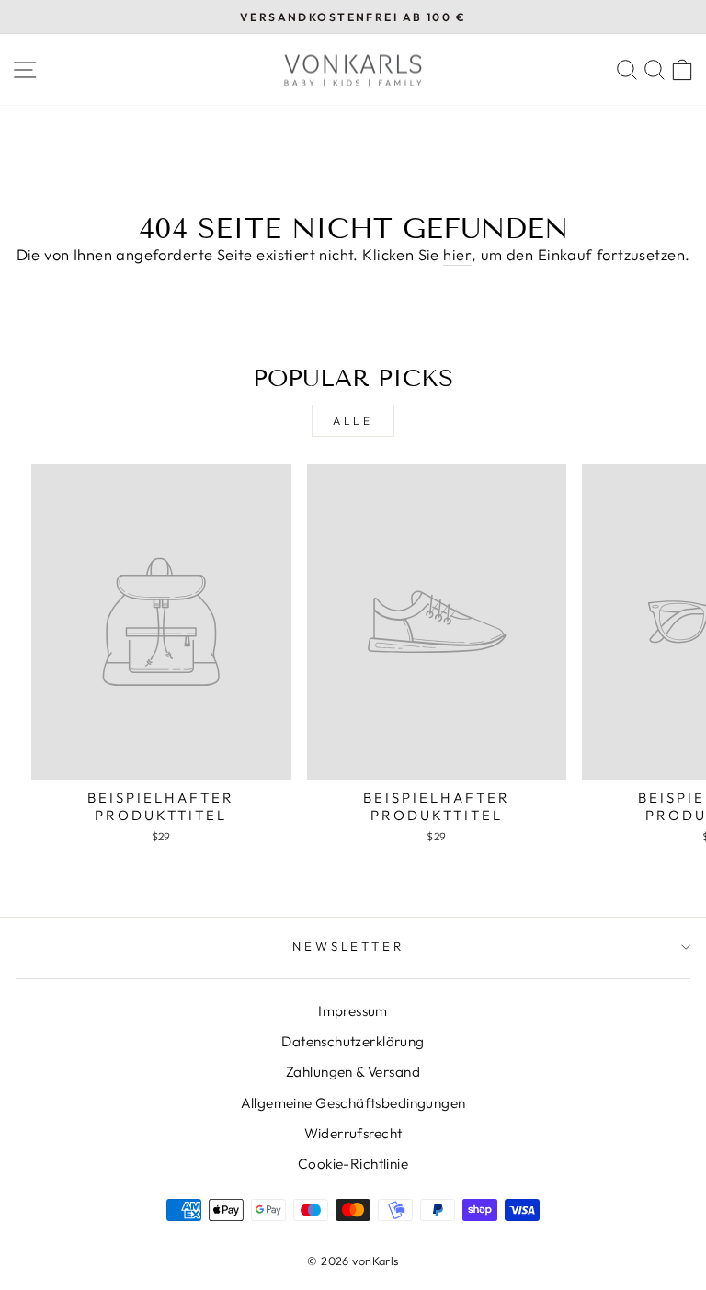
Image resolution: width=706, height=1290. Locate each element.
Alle (352, 421)
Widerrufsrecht (353, 1133)
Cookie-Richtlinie (353, 1163)
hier (457, 254)
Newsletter (348, 946)
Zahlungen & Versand (353, 1071)
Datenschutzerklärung (352, 1041)
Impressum (353, 1011)
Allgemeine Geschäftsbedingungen (353, 1103)
